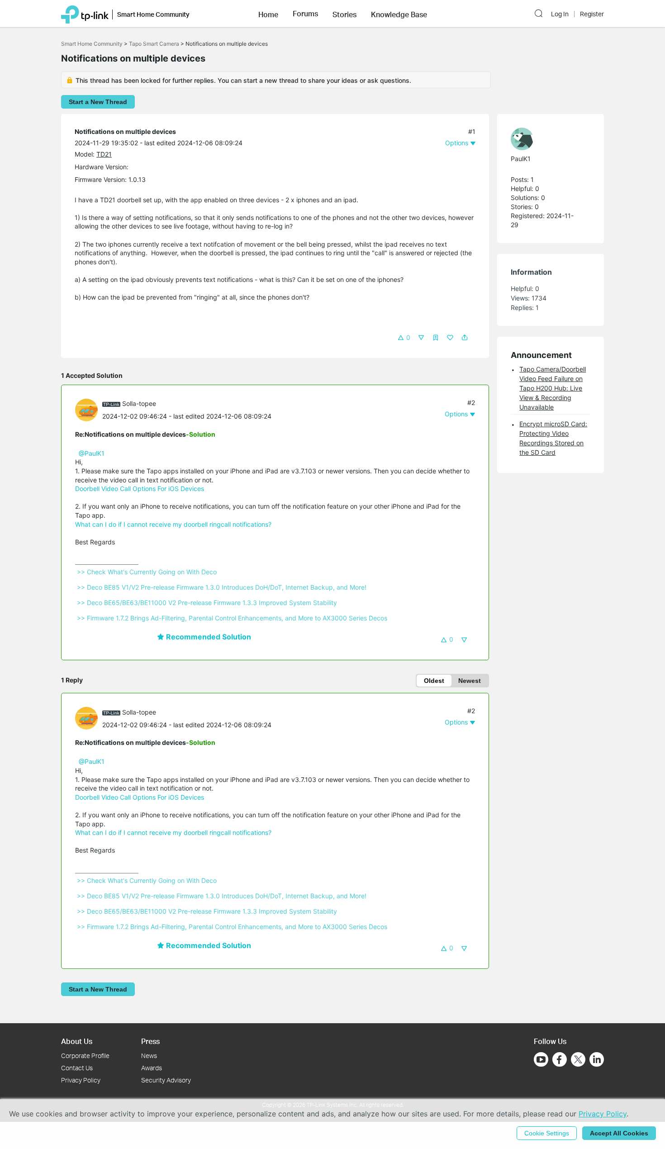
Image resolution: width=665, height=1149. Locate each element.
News (149, 1055)
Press (150, 1041)
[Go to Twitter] (578, 1060)
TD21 (104, 154)
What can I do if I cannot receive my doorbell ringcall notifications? (173, 524)
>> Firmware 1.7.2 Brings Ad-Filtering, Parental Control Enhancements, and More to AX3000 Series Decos (232, 618)
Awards (151, 1068)
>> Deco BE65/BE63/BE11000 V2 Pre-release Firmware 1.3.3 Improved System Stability (207, 602)
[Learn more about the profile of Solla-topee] (88, 409)
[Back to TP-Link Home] (85, 13)
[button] (268, 13)
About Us (76, 1041)
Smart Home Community (92, 43)
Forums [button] (305, 13)
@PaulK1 (91, 453)
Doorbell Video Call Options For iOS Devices (139, 488)
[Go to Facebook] (559, 1059)
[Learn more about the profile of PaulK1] (546, 139)
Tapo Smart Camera (154, 43)
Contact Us (77, 1068)
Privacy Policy (80, 1080)
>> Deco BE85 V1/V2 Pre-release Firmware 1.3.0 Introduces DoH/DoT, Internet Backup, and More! (221, 587)
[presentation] (86, 410)
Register (592, 14)
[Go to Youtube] (541, 1059)
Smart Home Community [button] (153, 14)
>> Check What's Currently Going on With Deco (146, 572)
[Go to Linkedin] (596, 1059)
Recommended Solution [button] (207, 636)
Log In (560, 14)
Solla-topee (139, 403)
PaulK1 (521, 158)
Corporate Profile (85, 1055)
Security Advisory (166, 1080)
